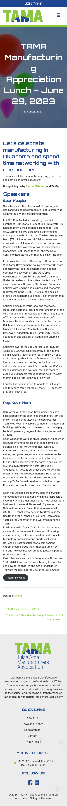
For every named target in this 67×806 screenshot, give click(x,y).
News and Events (32, 724)
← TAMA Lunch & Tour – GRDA (21, 609)
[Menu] (58, 15)
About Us (32, 718)
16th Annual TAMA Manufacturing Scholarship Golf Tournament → (34, 617)
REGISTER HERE (16, 577)
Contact (32, 735)
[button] (33, 3)
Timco (29, 186)
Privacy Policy (32, 741)
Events (19, 595)
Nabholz (40, 186)
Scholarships (32, 729)
